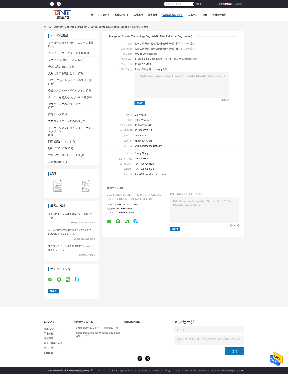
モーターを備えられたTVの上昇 (67, 97)
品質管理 (152, 14)
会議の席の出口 (57, 66)
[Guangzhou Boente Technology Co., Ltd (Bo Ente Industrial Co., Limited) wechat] (70, 279)
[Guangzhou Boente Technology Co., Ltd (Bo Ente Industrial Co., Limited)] (62, 15)
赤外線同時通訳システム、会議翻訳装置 (97, 328)
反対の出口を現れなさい (63, 73)
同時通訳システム (59, 141)
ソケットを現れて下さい (63, 59)
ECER (241, 370)
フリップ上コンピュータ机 (64, 155)
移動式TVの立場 (58, 148)
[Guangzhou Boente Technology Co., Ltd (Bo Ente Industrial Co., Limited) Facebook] (52, 4)
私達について (122, 14)
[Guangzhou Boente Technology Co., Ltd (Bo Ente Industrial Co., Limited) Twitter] (59, 4)
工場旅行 (138, 14)
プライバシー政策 (55, 370)
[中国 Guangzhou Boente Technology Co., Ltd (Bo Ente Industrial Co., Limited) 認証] (58, 185)
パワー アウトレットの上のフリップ (70, 80)
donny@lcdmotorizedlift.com (150, 174)
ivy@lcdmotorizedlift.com (148, 146)
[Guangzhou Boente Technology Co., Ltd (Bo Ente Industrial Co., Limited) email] (52, 279)
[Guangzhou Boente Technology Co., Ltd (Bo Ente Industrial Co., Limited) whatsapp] (61, 279)
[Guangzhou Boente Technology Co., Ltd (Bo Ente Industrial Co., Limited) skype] (79, 279)
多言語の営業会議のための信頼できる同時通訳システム (98, 335)
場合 (205, 14)
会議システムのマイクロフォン (67, 90)
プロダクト (104, 14)
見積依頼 (222, 4)
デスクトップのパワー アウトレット (70, 104)
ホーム (47, 27)
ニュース (193, 14)
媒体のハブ (55, 114)
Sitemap (48, 352)
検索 (197, 4)
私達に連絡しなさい (172, 14)
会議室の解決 (219, 14)
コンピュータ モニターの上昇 (66, 53)
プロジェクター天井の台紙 (64, 121)
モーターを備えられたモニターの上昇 (71, 42)
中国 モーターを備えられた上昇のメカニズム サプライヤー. (91, 370)
